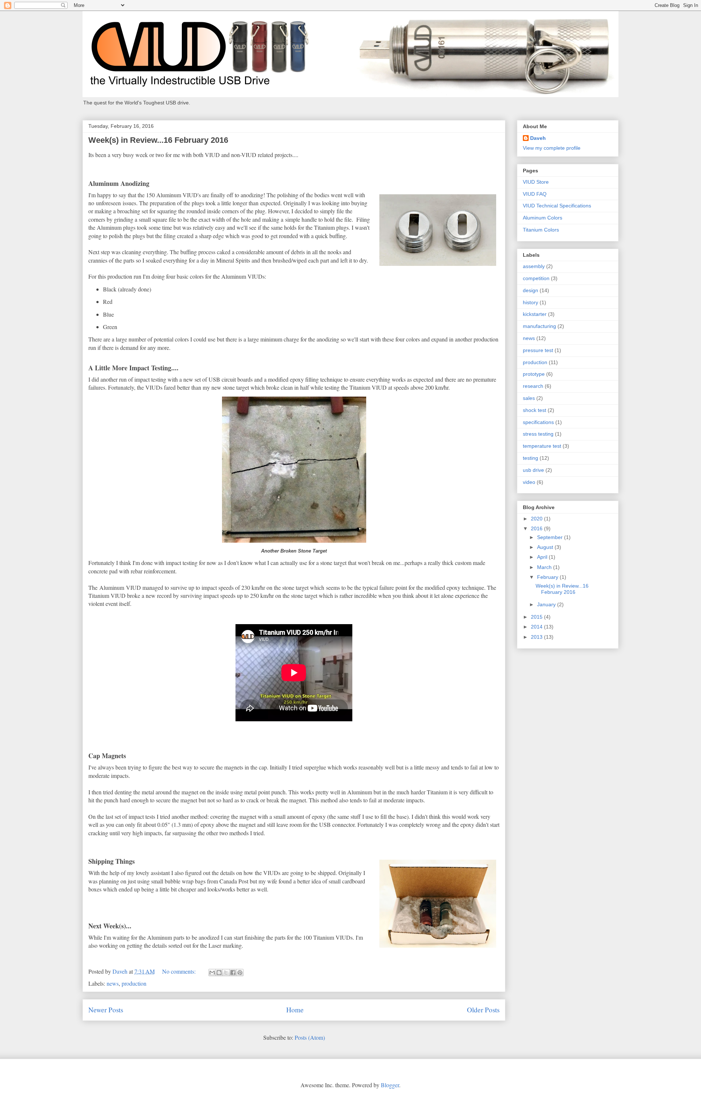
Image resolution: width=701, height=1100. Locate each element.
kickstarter (535, 314)
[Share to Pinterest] (240, 972)
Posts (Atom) (310, 1037)
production (134, 983)
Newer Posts (105, 1009)
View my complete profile (552, 148)
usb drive (533, 470)
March (545, 567)
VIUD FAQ (535, 194)
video (529, 482)
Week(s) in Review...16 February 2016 (158, 140)
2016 (537, 528)
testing (530, 458)
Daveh (538, 138)
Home (295, 1009)
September (550, 537)
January (547, 604)
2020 (537, 519)
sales (529, 398)
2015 (537, 617)
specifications (538, 422)
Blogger (390, 1085)
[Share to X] (226, 972)
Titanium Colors (541, 230)
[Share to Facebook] (233, 972)
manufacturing (539, 326)
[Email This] (212, 972)
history (530, 302)
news (113, 983)
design (530, 290)
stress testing (538, 434)
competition (536, 278)
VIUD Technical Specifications (557, 206)
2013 (537, 637)
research (533, 386)
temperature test (542, 446)
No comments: (179, 971)
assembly (534, 266)
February (548, 577)
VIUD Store (536, 182)
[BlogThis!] (219, 972)
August (546, 547)
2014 (537, 627)
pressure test (538, 350)
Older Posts (483, 1009)
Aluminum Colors (542, 218)
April (543, 557)
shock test (534, 410)
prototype (534, 374)
